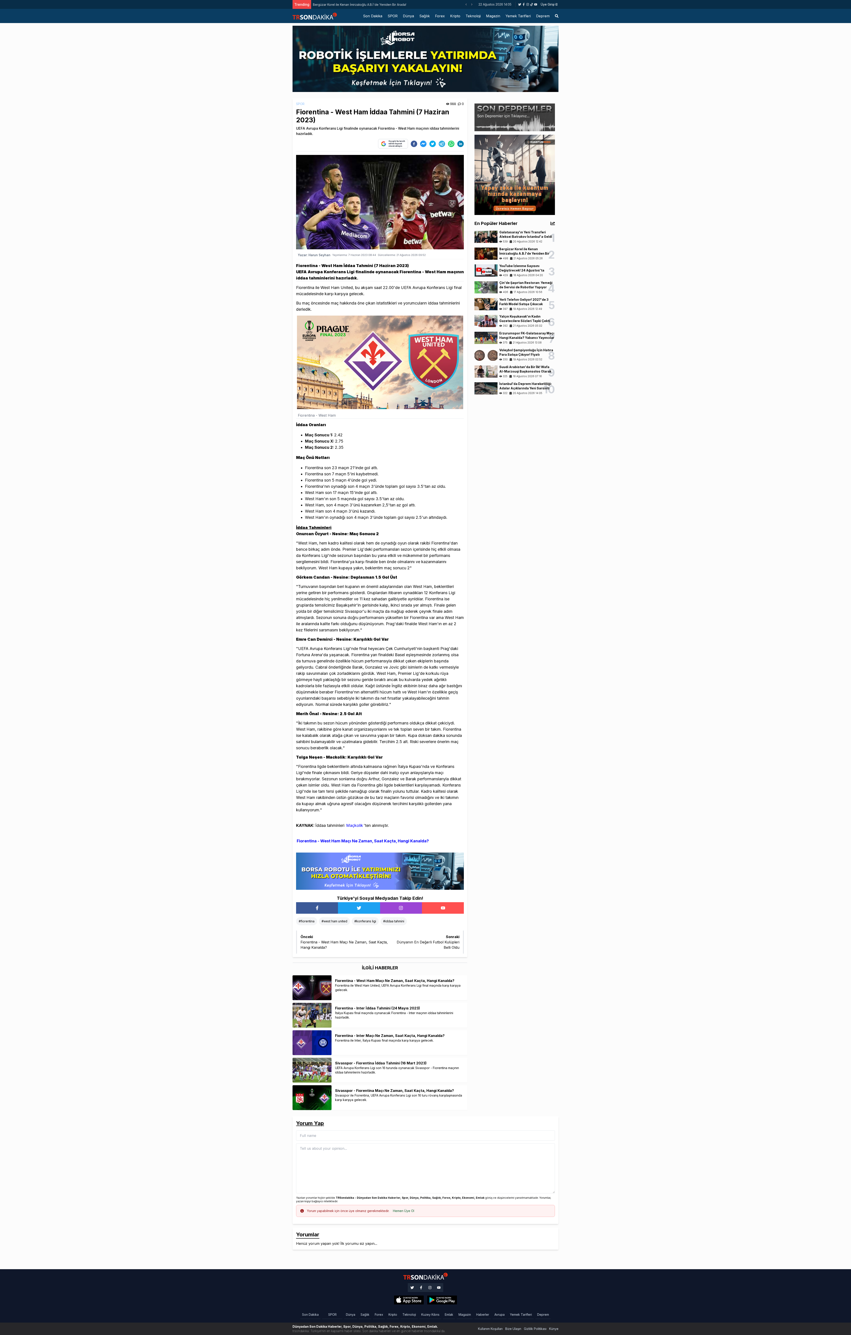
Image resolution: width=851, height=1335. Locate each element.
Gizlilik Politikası (535, 1329)
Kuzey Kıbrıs (430, 1314)
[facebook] (414, 144)
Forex (440, 16)
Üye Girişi (547, 4)
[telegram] (442, 144)
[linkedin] (460, 144)
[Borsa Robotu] (380, 871)
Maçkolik (354, 825)
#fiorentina (306, 921)
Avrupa (499, 1314)
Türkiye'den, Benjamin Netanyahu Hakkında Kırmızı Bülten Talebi (360, 4)
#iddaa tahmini (393, 921)
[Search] (556, 16)
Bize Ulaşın (513, 1329)
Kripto (455, 16)
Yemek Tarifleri (518, 16)
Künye (553, 1329)
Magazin (493, 16)
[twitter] (432, 144)
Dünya (408, 16)
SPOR (393, 16)
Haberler (482, 1314)
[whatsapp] (451, 144)
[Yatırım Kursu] (514, 174)
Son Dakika (372, 16)
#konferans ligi (365, 921)
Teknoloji (473, 16)
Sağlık (424, 16)
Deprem (543, 16)
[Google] (409, 1300)
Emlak (449, 1314)
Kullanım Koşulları (490, 1329)
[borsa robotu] (425, 58)
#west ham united (334, 921)
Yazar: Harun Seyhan (314, 255)
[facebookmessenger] (423, 144)
